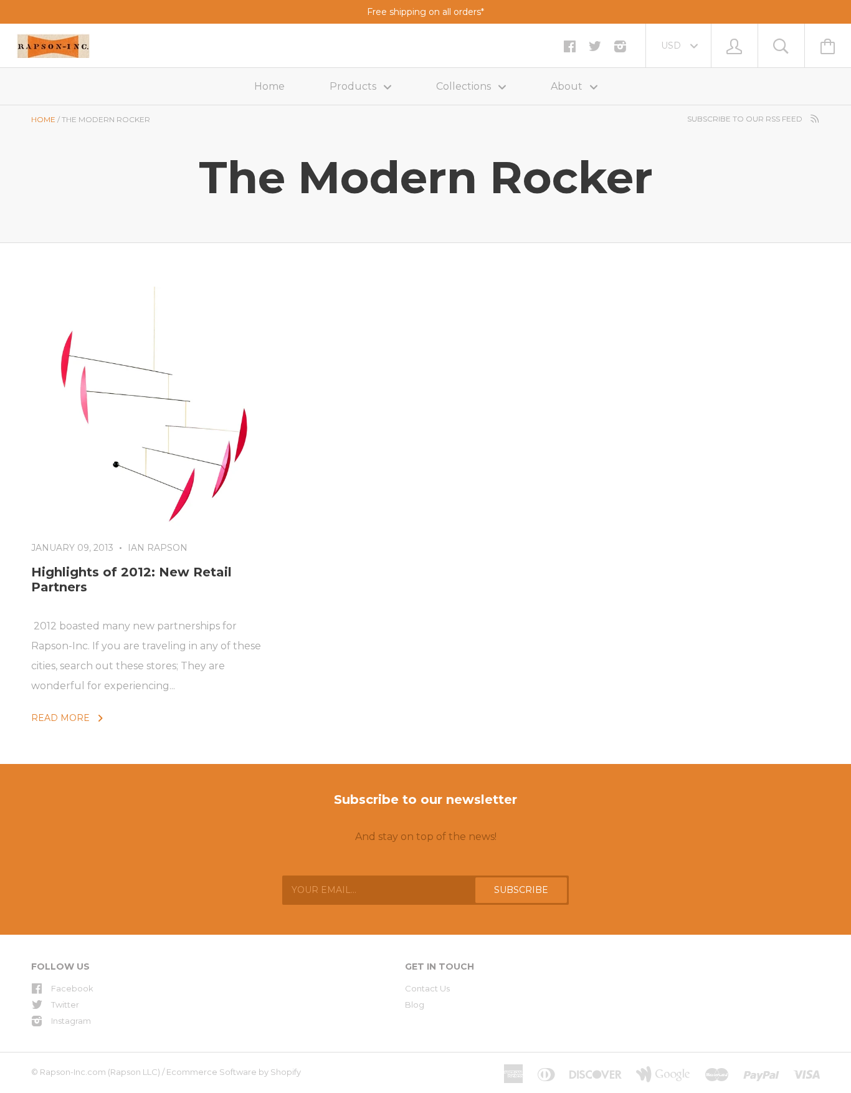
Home (269, 86)
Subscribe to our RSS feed (745, 118)
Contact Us (427, 988)
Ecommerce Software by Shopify (233, 1072)
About (568, 86)
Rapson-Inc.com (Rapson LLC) (100, 1072)
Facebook (72, 988)
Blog (414, 1004)
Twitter (65, 1004)
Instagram (71, 1021)
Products (354, 86)
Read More (61, 717)
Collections (464, 86)
